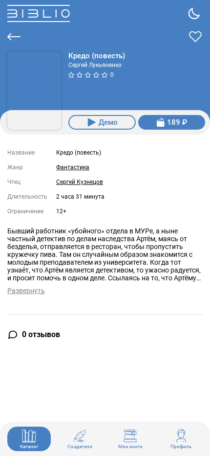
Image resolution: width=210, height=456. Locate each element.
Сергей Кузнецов (79, 182)
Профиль (180, 446)
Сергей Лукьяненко (95, 65)
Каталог (29, 446)
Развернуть (26, 291)
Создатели (79, 446)
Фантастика (72, 167)
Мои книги (130, 446)
